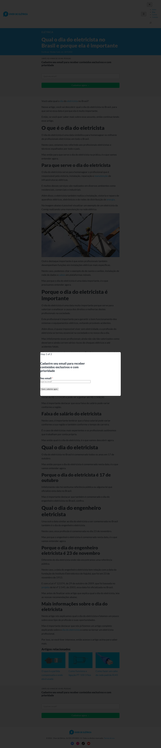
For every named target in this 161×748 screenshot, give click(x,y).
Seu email (46, 378)
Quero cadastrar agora (49, 389)
